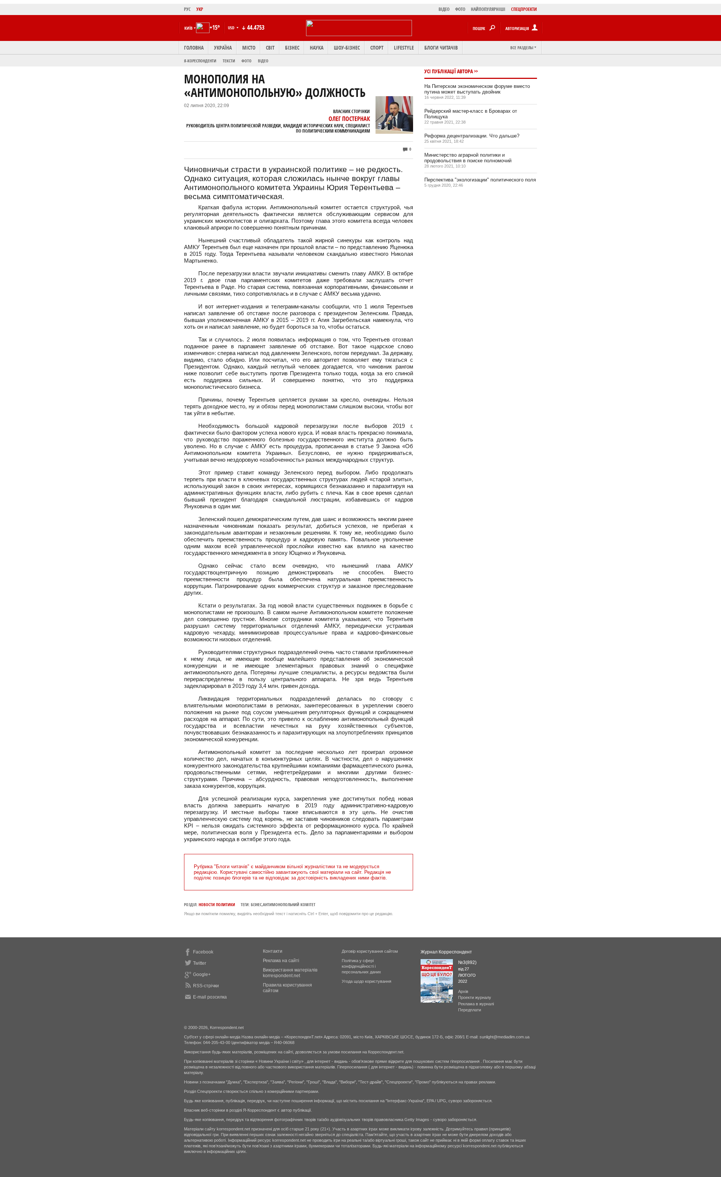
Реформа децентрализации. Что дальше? (471, 136)
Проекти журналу (474, 997)
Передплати (469, 1010)
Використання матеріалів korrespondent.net (290, 972)
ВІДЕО (444, 9)
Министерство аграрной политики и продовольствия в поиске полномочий (467, 157)
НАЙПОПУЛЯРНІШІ (488, 9)
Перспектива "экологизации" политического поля (480, 180)
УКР (199, 9)
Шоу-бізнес (347, 47)
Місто (248, 47)
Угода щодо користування (366, 981)
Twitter (199, 963)
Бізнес (292, 47)
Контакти (272, 951)
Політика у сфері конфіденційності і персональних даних (361, 966)
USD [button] (231, 27)
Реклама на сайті (281, 960)
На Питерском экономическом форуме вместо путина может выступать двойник (477, 89)
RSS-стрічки (206, 985)
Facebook (203, 952)
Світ (270, 47)
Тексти (229, 60)
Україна (223, 47)
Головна (194, 47)
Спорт (376, 47)
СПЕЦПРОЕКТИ (524, 9)
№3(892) (467, 962)
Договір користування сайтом (370, 951)
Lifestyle (404, 47)
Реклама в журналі (476, 1004)
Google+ (202, 974)
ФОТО (460, 9)
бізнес (256, 904)
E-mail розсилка (210, 997)
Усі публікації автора (448, 71)
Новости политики (217, 904)
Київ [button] (188, 28)
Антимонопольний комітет (289, 904)
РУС (187, 9)
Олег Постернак (349, 119)
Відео (263, 60)
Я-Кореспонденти (200, 60)
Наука (316, 47)
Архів (463, 991)
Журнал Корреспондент (446, 952)
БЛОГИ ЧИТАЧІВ (441, 47)
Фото (246, 60)
